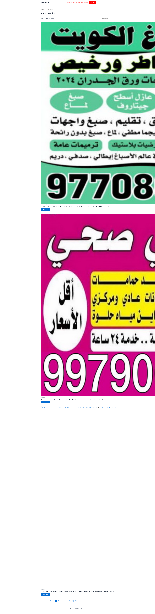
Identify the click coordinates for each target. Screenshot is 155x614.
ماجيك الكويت (45, 2)
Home (42, 9)
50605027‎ (75, 2)
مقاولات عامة (47, 9)
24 (72, 600)
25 (75, 600)
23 (69, 600)
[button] (92, 2)
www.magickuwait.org (83, 2)
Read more (45, 209)
